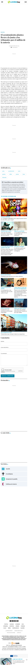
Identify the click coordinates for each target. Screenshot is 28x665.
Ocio (23, 624)
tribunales (4, 177)
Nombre (2, 341)
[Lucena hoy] (14, 619)
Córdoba (23, 626)
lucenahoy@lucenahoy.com (20, 649)
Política (3, 32)
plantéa (3, 174)
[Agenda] (14, 468)
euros (19, 171)
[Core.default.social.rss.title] (18, 621)
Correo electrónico (4, 347)
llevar (24, 174)
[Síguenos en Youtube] (16, 621)
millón (10, 174)
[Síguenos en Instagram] (14, 621)
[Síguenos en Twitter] (12, 621)
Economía (17, 624)
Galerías (22, 628)
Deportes (12, 626)
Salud (5, 628)
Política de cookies (11, 632)
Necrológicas (15, 628)
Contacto (19, 632)
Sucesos (12, 624)
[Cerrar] (26, 659)
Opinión (17, 626)
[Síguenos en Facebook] (10, 621)
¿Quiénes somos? (9, 630)
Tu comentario (4, 353)
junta (3, 171)
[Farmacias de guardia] (14, 479)
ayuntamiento (11, 171)
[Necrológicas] (14, 473)
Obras (9, 628)
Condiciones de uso (18, 630)
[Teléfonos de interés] (14, 484)
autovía (17, 174)
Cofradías (5, 626)
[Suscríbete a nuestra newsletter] (14, 187)
